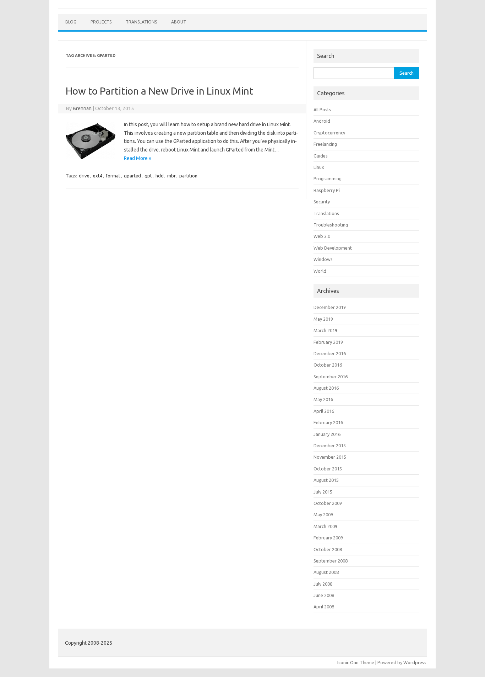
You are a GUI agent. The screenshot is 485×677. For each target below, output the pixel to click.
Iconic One (348, 662)
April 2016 (324, 411)
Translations (141, 22)
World (320, 270)
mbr (171, 175)
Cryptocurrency (329, 132)
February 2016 (328, 422)
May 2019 (323, 318)
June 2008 (324, 595)
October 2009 (328, 503)
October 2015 (328, 468)
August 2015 (326, 480)
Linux (319, 167)
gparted (132, 175)
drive (84, 175)
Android (322, 120)
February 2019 (328, 342)
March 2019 (325, 330)
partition (188, 175)
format (113, 175)
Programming (328, 178)
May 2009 (323, 514)
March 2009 (325, 526)
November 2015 (330, 456)
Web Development (333, 247)
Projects (101, 22)
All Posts (322, 109)
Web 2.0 (322, 236)
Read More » (137, 158)
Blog (70, 22)
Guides (321, 155)
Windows (323, 259)
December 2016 (330, 353)
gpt (148, 175)
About (178, 22)
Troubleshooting (331, 224)
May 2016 (323, 399)
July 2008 (323, 583)
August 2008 (326, 572)
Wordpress (414, 662)
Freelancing (325, 144)
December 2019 (330, 307)
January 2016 (327, 434)
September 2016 (331, 376)
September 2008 (331, 560)
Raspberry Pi (327, 190)
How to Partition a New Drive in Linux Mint (159, 90)
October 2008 (328, 549)
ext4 (97, 175)
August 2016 (326, 387)
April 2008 (324, 606)
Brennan (82, 108)
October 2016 (328, 364)
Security (322, 201)
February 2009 (328, 537)
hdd (160, 175)
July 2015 (323, 491)
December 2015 (330, 445)
